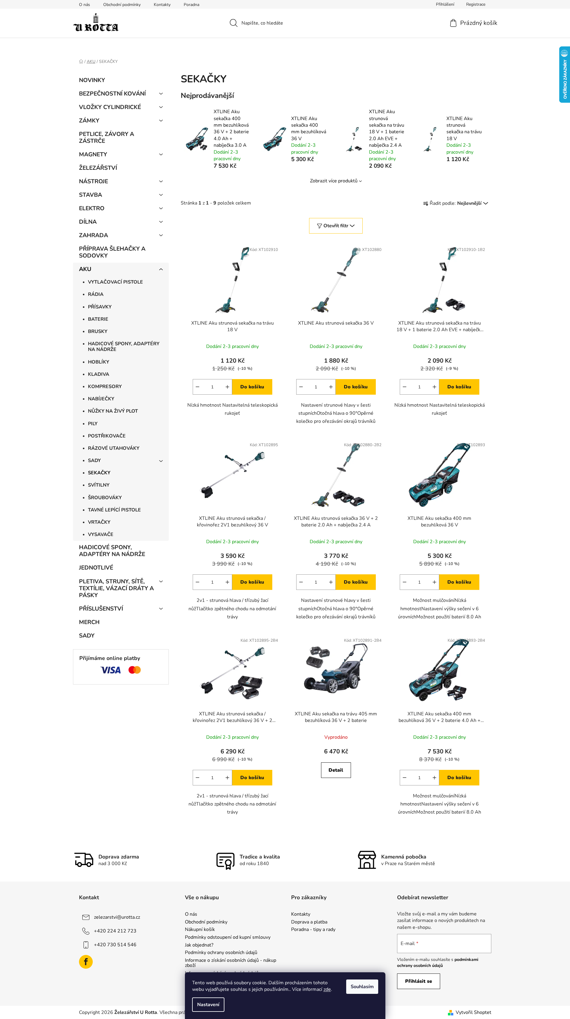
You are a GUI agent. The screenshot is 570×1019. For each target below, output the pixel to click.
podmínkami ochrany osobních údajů (437, 962)
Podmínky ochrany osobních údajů (221, 953)
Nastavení (208, 1004)
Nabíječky (101, 399)
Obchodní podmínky (122, 4)
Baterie (98, 319)
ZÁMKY (89, 121)
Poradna (191, 4)
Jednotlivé (96, 568)
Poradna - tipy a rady (313, 929)
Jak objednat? (199, 945)
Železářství (98, 168)
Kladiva (98, 374)
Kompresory (105, 386)
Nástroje (93, 181)
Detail (336, 770)
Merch (89, 622)
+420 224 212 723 (115, 931)
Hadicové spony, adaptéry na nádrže (123, 346)
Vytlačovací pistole (115, 282)
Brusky (97, 331)
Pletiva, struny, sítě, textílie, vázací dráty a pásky (116, 588)
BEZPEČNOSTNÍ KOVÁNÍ (112, 94)
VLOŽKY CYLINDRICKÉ (110, 107)
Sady (94, 460)
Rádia (96, 294)
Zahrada (93, 235)
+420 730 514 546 (115, 944)
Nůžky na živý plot (113, 411)
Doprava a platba (309, 922)
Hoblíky (98, 362)
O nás (84, 4)
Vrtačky (99, 522)
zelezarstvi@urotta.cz (117, 917)
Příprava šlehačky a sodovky (112, 252)
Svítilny (99, 485)
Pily (93, 423)
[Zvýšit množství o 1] (227, 386)
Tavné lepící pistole (114, 510)
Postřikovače (107, 436)
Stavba (90, 195)
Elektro (91, 208)
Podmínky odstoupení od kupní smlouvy (227, 937)
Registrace (475, 4)
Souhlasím (362, 986)
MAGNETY (93, 154)
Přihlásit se (418, 981)
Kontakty (162, 4)
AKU (85, 269)
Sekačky (99, 473)
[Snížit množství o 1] (197, 386)
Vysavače (100, 534)
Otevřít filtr (335, 225)
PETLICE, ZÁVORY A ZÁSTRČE (106, 137)
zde (327, 989)
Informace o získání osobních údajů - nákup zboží (230, 963)
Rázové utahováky (113, 448)
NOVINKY (92, 80)
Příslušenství (101, 609)
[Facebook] (86, 962)
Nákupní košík (200, 929)
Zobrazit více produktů (334, 181)
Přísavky (100, 307)
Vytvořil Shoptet (473, 1012)
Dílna (88, 222)
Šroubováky (105, 497)
